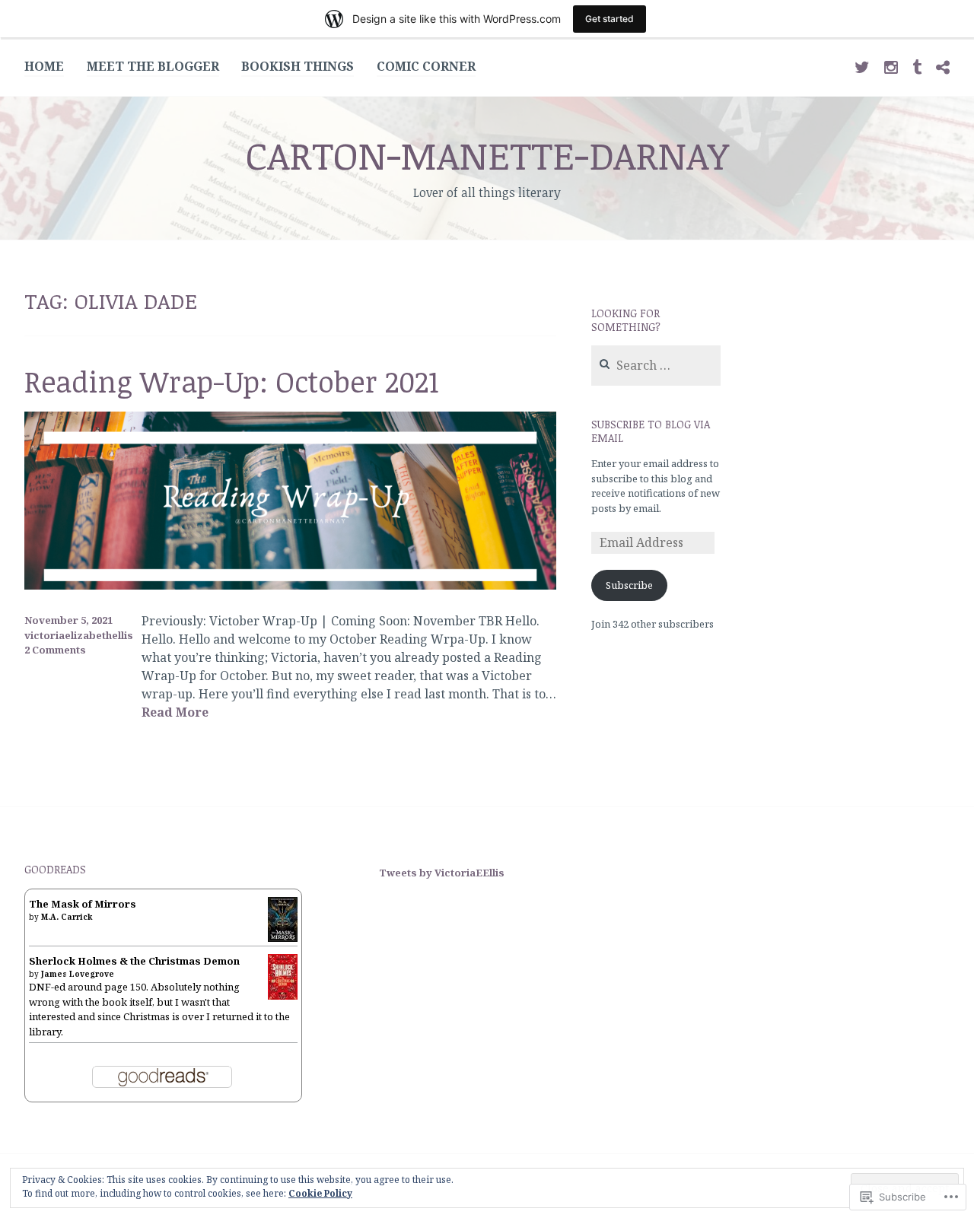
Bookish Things (297, 66)
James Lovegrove (77, 973)
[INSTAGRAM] (891, 65)
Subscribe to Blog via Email (650, 431)
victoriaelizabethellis (78, 635)
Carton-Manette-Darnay (487, 154)
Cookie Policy (320, 1193)
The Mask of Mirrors (82, 904)
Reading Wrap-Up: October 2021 (231, 381)
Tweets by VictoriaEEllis (442, 872)
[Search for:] (656, 366)
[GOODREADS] (943, 65)
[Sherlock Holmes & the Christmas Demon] (283, 997)
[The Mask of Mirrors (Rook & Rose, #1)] (283, 938)
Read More (175, 713)
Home (44, 66)
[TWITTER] (862, 65)
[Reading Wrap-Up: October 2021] (290, 585)
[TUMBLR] (916, 65)
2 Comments (55, 650)
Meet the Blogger (153, 66)
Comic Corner (426, 66)
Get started (609, 18)
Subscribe (629, 585)
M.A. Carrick (66, 916)
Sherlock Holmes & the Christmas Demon (134, 961)
